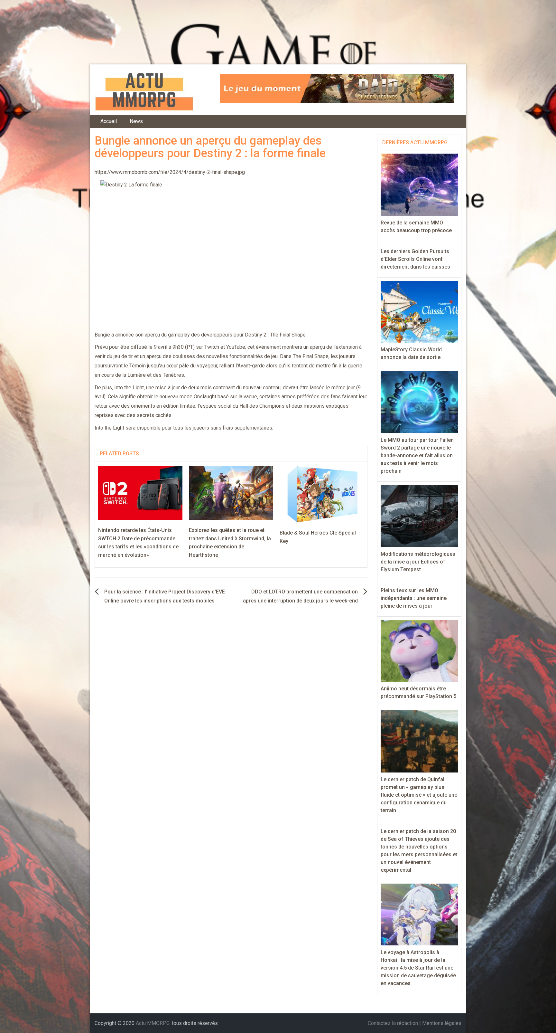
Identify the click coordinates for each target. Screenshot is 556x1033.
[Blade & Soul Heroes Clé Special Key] (322, 494)
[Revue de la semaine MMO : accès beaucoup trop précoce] (419, 184)
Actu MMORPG (153, 1023)
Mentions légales (441, 1023)
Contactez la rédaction (393, 1023)
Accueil (108, 121)
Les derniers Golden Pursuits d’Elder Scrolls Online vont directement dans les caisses (415, 259)
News (136, 121)
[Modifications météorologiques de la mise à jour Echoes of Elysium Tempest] (419, 516)
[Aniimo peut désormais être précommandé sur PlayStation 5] (419, 650)
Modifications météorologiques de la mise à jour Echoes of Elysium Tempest (418, 562)
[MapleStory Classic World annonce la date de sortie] (419, 311)
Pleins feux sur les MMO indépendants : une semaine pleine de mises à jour (414, 598)
